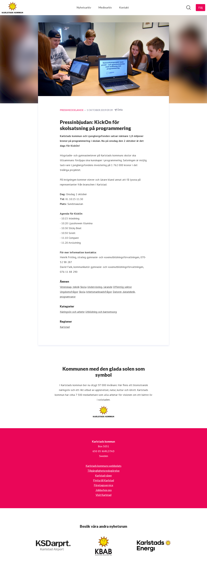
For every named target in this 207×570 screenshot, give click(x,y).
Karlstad (65, 327)
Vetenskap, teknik (69, 287)
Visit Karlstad (103, 495)
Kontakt (124, 7)
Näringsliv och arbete (72, 311)
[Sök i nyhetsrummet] (188, 7)
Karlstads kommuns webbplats (103, 465)
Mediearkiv (105, 7)
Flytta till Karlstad (103, 480)
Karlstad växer (103, 475)
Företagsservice (103, 485)
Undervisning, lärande (99, 287)
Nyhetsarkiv (84, 7)
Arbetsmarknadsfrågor (99, 291)
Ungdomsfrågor (69, 291)
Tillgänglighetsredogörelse (103, 470)
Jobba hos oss (103, 490)
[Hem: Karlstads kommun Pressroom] (12, 7)
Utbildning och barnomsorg (101, 311)
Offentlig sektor (122, 287)
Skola (83, 287)
